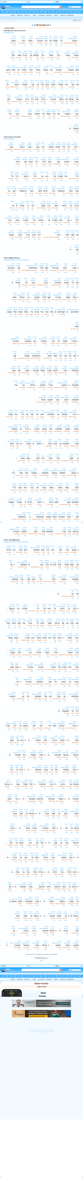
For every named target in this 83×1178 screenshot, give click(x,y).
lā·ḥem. (50, 441)
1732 (45, 36)
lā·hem (37, 97)
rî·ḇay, (11, 767)
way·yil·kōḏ (17, 159)
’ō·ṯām (56, 500)
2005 (63, 692)
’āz (21, 426)
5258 (68, 498)
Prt (24, 45)
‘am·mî (72, 82)
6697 (31, 410)
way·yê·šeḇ (55, 203)
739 (57, 619)
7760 (13, 692)
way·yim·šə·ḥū (66, 111)
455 (40, 794)
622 (27, 351)
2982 (37, 143)
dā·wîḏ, (16, 174)
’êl (50, 723)
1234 (74, 468)
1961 (25, 51)
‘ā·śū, (35, 529)
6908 (74, 36)
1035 (49, 439)
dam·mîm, (49, 353)
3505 (69, 868)
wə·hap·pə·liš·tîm (35, 353)
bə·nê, (16, 796)
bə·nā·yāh (73, 606)
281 (34, 824)
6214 (48, 721)
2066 (27, 868)
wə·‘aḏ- (34, 218)
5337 (32, 381)
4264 (67, 425)
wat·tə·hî (64, 368)
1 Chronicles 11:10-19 (21, 542)
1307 (45, 853)
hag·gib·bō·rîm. (15, 339)
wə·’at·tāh (52, 82)
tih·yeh (47, 82)
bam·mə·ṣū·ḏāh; (13, 426)
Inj (31, 506)
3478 (55, 36)
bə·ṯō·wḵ (13, 621)
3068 (30, 65)
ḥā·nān (9, 884)
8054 (62, 736)
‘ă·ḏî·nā (74, 884)
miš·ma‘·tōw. (65, 708)
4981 (51, 897)
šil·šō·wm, (36, 53)
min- (49, 218)
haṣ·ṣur (32, 412)
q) (55, 309)
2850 (35, 868)
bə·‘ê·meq (44, 426)
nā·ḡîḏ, (42, 82)
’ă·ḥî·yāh (34, 826)
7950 (69, 633)
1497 (76, 663)
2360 (30, 780)
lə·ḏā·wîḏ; (43, 295)
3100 (41, 838)
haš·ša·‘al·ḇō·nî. (31, 796)
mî (78, 456)
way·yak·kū (21, 383)
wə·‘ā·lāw (29, 884)
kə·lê (32, 855)
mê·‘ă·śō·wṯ (11, 500)
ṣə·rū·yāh (76, 203)
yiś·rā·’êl (55, 38)
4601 (71, 897)
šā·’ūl (19, 53)
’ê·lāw (19, 650)
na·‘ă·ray (65, 840)
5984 (64, 853)
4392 (42, 366)
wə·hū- (59, 635)
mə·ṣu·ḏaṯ (60, 174)
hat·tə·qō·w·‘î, (75, 752)
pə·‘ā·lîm (25, 606)
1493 (76, 809)
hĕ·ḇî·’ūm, (76, 529)
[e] (76, 36)
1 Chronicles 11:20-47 (21, 260)
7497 (37, 425)
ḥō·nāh (50, 426)
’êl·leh (43, 529)
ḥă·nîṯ (56, 650)
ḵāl (61, 38)
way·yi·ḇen (67, 218)
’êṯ (67, 621)
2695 (12, 824)
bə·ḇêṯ (55, 441)
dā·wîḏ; (32, 485)
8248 (71, 454)
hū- (52, 309)
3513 (53, 575)
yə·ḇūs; (38, 144)
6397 (38, 736)
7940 (20, 809)
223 (40, 868)
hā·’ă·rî (19, 621)
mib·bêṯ (8, 723)
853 (50, 65)
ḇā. (73, 591)
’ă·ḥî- (67, 547)
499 (65, 337)
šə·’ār (72, 232)
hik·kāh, (72, 621)
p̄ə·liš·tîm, (59, 426)
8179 (22, 454)
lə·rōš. (65, 203)
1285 (26, 95)
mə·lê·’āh (42, 368)
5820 (61, 794)
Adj (78, 103)
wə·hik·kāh (29, 621)
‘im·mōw (18, 265)
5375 (51, 483)
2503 (44, 736)
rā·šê (65, 265)
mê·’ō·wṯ (20, 309)
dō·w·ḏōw (52, 339)
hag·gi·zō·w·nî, (75, 811)
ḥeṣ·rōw (12, 826)
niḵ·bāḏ (59, 694)
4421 (76, 366)
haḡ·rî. (11, 840)
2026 (41, 663)
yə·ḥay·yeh (9, 218)
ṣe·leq (70, 855)
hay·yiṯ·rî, (69, 869)
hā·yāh (70, 353)
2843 (34, 750)
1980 (74, 143)
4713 (39, 633)
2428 (43, 604)
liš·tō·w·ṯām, (75, 500)
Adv (58, 59)
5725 (76, 425)
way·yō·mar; (10, 441)
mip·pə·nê (13, 368)
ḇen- (69, 606)
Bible (3, 20)
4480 (48, 216)
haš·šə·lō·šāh (61, 470)
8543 (51, 51)
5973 (76, 245)
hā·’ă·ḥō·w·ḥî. (17, 752)
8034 (40, 560)
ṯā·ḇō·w (31, 159)
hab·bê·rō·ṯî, (45, 855)
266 (44, 337)
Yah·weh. (51, 500)
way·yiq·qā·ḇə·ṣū (72, 38)
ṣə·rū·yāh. (14, 855)
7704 (49, 366)
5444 (40, 750)
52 (74, 546)
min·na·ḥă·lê (24, 782)
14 (19, 483)
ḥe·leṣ (45, 738)
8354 (76, 498)
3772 (43, 95)
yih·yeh (53, 188)
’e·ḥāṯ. (77, 324)
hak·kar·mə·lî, (75, 840)
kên (28, 203)
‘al (38, 82)
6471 (9, 307)
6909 (12, 604)
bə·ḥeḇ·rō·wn (18, 97)
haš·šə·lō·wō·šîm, (74, 694)
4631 (10, 410)
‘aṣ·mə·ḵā (13, 38)
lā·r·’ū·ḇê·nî (41, 884)
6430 (38, 351)
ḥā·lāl (15, 309)
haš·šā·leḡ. (69, 635)
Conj (29, 521)
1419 (27, 230)
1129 (67, 216)
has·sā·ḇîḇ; (25, 218)
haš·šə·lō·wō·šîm (49, 412)
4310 (76, 454)
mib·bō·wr (49, 456)
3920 (17, 157)
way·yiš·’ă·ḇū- (33, 470)
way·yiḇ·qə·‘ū (72, 470)
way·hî (70, 203)
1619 (61, 868)
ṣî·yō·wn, (53, 174)
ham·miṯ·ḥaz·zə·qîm (31, 265)
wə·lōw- (55, 679)
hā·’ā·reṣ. (76, 159)
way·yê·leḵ (74, 144)
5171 (52, 853)
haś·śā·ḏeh (49, 368)
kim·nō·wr (46, 650)
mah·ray (74, 767)
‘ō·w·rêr (46, 309)
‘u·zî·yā (37, 899)
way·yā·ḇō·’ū (14, 82)
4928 (66, 707)
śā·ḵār (21, 811)
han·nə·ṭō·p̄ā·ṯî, (65, 767)
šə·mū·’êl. (76, 126)
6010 (44, 425)
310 (74, 337)
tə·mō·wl (51, 53)
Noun (61, 45)
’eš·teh (49, 514)
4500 (47, 648)
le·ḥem (38, 456)
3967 (20, 307)
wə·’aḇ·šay (73, 547)
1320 (76, 51)
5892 (41, 172)
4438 (12, 264)
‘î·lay (24, 752)
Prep (51, 45)
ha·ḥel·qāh (43, 383)
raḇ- (38, 606)
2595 (36, 307)
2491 (14, 307)
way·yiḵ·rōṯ (43, 97)
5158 (25, 780)
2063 (76, 512)
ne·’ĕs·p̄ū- (27, 353)
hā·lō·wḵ (33, 232)
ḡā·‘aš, (18, 782)
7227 (36, 604)
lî (25, 500)
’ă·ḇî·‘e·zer (65, 752)
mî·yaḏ (59, 665)
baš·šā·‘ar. (22, 456)
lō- (78, 591)
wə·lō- (25, 485)
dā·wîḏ (45, 38)
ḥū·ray (31, 782)
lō (37, 159)
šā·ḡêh (53, 811)
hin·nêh (23, 38)
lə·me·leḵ (48, 111)
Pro (69, 59)
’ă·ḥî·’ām (32, 811)
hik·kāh (54, 635)
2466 (55, 765)
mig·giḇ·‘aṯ (76, 782)
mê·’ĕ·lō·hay (18, 500)
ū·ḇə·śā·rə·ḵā (75, 53)
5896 (21, 736)
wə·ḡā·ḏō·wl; (26, 232)
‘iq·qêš (12, 738)
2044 (9, 794)
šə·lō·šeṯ (24, 529)
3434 (37, 293)
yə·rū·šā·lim (51, 144)
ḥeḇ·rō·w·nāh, (52, 97)
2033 (54, 736)
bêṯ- (43, 456)
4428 (12, 51)
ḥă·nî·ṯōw (36, 309)
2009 (22, 36)
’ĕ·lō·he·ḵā (23, 67)
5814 (36, 897)
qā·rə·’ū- (22, 203)
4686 (60, 172)
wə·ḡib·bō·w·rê (72, 723)
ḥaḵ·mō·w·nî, (21, 295)
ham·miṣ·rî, (53, 665)
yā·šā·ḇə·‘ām (36, 295)
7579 (34, 468)
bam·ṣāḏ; (43, 203)
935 (59, 65)
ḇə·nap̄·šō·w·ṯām (39, 514)
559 (30, 36)
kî (30, 514)
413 (49, 36)
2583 (50, 425)
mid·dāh (27, 635)
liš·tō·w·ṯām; (49, 529)
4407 (41, 216)
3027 (9, 109)
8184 (36, 366)
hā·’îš (45, 635)
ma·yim (26, 470)
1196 (45, 765)
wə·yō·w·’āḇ (16, 218)
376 (48, 604)
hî (43, 144)
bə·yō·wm (76, 635)
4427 (58, 278)
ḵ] (67, 309)
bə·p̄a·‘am (9, 309)
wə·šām (29, 144)
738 (18, 619)
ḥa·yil (44, 606)
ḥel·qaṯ (56, 368)
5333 (76, 439)
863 (20, 765)
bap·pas (55, 353)
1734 (52, 337)
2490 (58, 560)
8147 (64, 575)
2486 (29, 498)
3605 (60, 36)
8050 (76, 124)
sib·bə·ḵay (40, 752)
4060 (27, 633)
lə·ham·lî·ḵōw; (57, 280)
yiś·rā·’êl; (46, 67)
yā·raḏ (37, 621)
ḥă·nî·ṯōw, (8, 547)
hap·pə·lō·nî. (26, 826)
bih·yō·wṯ (24, 53)
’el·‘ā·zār (65, 339)
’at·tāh (77, 67)
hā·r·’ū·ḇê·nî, (56, 884)
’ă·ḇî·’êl (7, 782)
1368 (56, 264)
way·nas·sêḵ (67, 500)
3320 (64, 381)
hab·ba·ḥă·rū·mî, (50, 796)
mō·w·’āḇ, (49, 621)
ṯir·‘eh (9, 67)
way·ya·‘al (30, 188)
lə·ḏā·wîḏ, (43, 159)
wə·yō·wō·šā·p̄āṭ (60, 899)
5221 (76, 186)
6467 (25, 604)
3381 (74, 410)
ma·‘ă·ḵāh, (71, 899)
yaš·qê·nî (71, 456)
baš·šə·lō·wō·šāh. (22, 562)
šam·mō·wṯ (61, 738)
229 (55, 838)
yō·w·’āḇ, (59, 547)
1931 (42, 143)
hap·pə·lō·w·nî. (37, 738)
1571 (57, 51)
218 (65, 824)
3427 (10, 143)
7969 (25, 307)
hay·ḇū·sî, (22, 144)
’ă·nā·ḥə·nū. (67, 53)
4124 (49, 619)
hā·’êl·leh (54, 514)
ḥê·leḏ (56, 767)
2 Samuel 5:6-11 (9, 139)
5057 (41, 80)
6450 (49, 351)
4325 (57, 454)
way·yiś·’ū (50, 485)
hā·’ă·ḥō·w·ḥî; (43, 339)
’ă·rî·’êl (57, 621)
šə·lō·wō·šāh (63, 412)
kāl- (8, 82)
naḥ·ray (53, 855)
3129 (65, 809)
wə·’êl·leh (73, 265)
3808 (35, 157)
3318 (71, 65)
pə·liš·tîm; (76, 397)
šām (15, 353)
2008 (24, 157)
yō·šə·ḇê (10, 144)
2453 (22, 293)
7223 (62, 186)
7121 (22, 201)
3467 (66, 395)
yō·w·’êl (42, 840)
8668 (50, 395)
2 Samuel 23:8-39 (9, 260)
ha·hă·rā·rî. (46, 811)
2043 (47, 809)
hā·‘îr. (67, 232)
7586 (19, 51)
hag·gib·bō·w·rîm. (14, 529)
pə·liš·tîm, (66, 441)
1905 (10, 838)
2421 (9, 216)
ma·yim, (57, 456)
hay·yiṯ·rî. (54, 869)
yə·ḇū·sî (70, 188)
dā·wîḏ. (35, 174)
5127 (18, 366)
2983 (22, 143)
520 (11, 633)
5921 (36, 80)
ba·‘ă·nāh (45, 767)
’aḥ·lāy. (17, 869)
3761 (76, 838)
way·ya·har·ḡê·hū (39, 665)
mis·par (68, 295)
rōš (15, 295)
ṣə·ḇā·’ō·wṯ (11, 232)
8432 (50, 381)
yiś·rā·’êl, (61, 82)
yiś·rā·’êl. (25, 82)
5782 (46, 307)
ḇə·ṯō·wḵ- (50, 383)
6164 (76, 794)
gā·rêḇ (61, 869)
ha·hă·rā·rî (14, 811)
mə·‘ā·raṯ (10, 412)
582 (63, 512)
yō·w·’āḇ (13, 188)
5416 (29, 838)
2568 (15, 633)
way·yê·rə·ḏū (72, 412)
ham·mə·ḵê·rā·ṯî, (43, 826)
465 (76, 824)
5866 (23, 750)
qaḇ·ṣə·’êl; (11, 606)
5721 (74, 882)
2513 (55, 366)
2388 (35, 264)
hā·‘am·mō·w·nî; (62, 855)
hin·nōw (64, 694)
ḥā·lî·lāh (30, 500)
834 (46, 264)
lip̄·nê (8, 97)
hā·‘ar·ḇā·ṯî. (76, 796)
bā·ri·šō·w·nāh (23, 188)
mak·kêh (76, 188)
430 (24, 65)
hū (35, 339)
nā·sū (18, 368)
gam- (58, 53)
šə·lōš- (26, 309)
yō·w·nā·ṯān (64, 811)
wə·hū (25, 547)
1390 (76, 780)
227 (19, 425)
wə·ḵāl (63, 144)
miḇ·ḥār (21, 840)
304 (17, 868)
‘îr (42, 174)
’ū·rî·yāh (40, 869)
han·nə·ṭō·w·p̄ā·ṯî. (37, 767)
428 (74, 264)
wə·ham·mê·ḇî (58, 67)
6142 (11, 736)
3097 (13, 186)
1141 (74, 604)
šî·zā (64, 884)
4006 (21, 838)
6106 (13, 36)
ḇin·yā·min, (62, 782)
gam (31, 53)
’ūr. (67, 826)
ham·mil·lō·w (40, 218)
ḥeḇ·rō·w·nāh (39, 38)
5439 (55, 216)
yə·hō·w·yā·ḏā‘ (61, 606)
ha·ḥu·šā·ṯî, (33, 752)
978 (52, 794)
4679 (43, 201)
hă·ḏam (69, 514)
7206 (58, 882)
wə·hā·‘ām (26, 368)
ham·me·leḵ (60, 97)
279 (32, 809)
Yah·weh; (76, 111)
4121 (74, 765)
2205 (76, 95)
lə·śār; (28, 577)
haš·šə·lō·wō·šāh (74, 577)
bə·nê (70, 782)
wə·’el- (45, 694)
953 (50, 454)
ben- (9, 188)
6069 (58, 750)
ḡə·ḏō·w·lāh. (42, 397)
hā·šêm (10, 796)
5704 (33, 216)
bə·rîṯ (27, 97)
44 (66, 750)
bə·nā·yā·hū (75, 679)
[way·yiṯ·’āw (38, 441)
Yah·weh (30, 67)
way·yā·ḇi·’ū (43, 485)
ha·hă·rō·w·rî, (53, 738)
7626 (13, 648)
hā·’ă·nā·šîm (61, 514)
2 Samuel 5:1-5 (8, 32)
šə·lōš (72, 562)
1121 (8, 186)
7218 (45, 186)
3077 (62, 604)
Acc (52, 74)
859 (76, 65)
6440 (8, 95)
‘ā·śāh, (12, 665)
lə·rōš (45, 188)
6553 (43, 780)
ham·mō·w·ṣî (70, 67)
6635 (11, 230)
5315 (41, 512)
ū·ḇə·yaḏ (76, 650)
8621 (76, 750)
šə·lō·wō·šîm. (22, 884)
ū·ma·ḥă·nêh (66, 426)
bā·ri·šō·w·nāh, (61, 188)
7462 (8, 65)
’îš (33, 635)
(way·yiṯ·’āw (28, 441)
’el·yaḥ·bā (40, 796)
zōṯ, (78, 514)
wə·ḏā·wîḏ (25, 426)
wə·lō (69, 529)
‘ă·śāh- (54, 723)
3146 (62, 897)
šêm (42, 562)
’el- (51, 38)
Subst (56, 224)
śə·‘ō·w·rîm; (35, 368)
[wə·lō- (54, 562)
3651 (26, 201)
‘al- (44, 111)
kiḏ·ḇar (30, 111)
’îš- (50, 606)
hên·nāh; (24, 159)
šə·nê (62, 621)
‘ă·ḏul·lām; (76, 426)
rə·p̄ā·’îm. (36, 426)
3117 (76, 633)
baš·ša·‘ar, (59, 485)
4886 (68, 109)
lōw (16, 203)
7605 (72, 230)
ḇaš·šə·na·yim (62, 577)
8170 (33, 794)
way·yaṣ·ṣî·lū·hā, (30, 383)
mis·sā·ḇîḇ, (54, 218)
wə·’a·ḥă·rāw (72, 339)
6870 (76, 201)
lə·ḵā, (18, 67)
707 (39, 648)
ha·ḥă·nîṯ (64, 665)
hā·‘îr (61, 218)
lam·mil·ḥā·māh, (74, 368)
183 (29, 439)
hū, (51, 694)
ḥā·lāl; (59, 562)
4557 (68, 293)
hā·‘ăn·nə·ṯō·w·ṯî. (56, 752)
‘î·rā (22, 738)
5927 (31, 186)
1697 (29, 109)
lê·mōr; (31, 38)
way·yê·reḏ (29, 650)
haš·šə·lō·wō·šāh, (35, 547)
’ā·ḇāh (20, 485)
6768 (70, 853)
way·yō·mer (37, 67)
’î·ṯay (21, 767)
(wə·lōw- (46, 562)
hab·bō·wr (7, 621)
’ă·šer (46, 265)
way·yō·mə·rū (65, 159)
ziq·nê (77, 97)
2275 (40, 36)
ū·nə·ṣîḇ (76, 441)
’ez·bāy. (55, 840)
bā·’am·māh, (9, 635)
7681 (52, 809)
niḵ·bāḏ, (53, 577)
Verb (76, 45)
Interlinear (7, 20)
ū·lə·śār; (40, 188)
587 (68, 51)
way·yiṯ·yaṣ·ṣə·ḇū (62, 383)
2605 (9, 882)
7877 (63, 882)
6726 (54, 172)
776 (76, 157)
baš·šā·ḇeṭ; (12, 650)
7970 (63, 307)
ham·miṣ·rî (38, 635)
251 (67, 546)
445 (25, 721)
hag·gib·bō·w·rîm (54, 265)
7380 (11, 765)
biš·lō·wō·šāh (27, 339)
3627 (31, 853)
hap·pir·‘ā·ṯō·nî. (42, 782)
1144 (62, 780)
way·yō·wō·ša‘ (64, 397)
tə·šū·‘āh (50, 397)
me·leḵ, (13, 53)
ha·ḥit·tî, (35, 869)
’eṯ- (52, 67)
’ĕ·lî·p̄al (77, 826)
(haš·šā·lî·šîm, (61, 309)
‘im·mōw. (76, 247)
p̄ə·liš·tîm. (76, 383)
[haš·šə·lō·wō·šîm (74, 309)
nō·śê (37, 855)
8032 (36, 51)
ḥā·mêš (16, 635)
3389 (52, 143)
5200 (66, 765)
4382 (46, 824)
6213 (11, 498)
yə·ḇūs (50, 159)
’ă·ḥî (41, 723)
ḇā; (23, 694)
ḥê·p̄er (53, 826)
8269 (39, 186)
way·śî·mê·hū (11, 694)
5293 (65, 838)
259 (76, 322)
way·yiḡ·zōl (76, 665)
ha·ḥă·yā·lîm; (61, 723)
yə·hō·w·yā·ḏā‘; (62, 679)
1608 (17, 780)
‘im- (78, 280)
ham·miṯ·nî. (51, 899)
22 (7, 780)
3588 (28, 512)
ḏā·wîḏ (14, 485)
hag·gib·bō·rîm (57, 295)
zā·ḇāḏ (27, 869)
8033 (29, 143)
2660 (53, 824)
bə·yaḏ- (9, 111)
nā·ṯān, (30, 840)
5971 (72, 80)
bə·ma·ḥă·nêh (53, 470)
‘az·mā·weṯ (60, 796)
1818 (68, 512)
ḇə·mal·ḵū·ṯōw (11, 265)
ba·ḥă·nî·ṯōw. (29, 665)
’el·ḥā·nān (25, 723)
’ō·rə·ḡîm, (38, 650)
